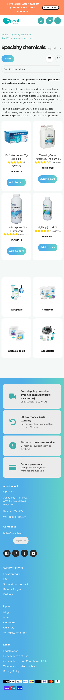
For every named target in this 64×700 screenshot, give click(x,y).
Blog (6, 612)
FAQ (5, 579)
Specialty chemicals (21, 34)
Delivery (8, 594)
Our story (8, 627)
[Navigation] (57, 20)
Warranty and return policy (19, 666)
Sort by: (8, 69)
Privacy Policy (11, 671)
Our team (9, 622)
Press (6, 617)
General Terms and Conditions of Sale (25, 661)
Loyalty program (12, 574)
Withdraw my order (14, 632)
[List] (59, 58)
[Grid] (49, 58)
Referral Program (13, 589)
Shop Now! (50, 7)
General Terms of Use (15, 656)
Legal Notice (10, 651)
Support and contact (15, 584)
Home (4, 34)
